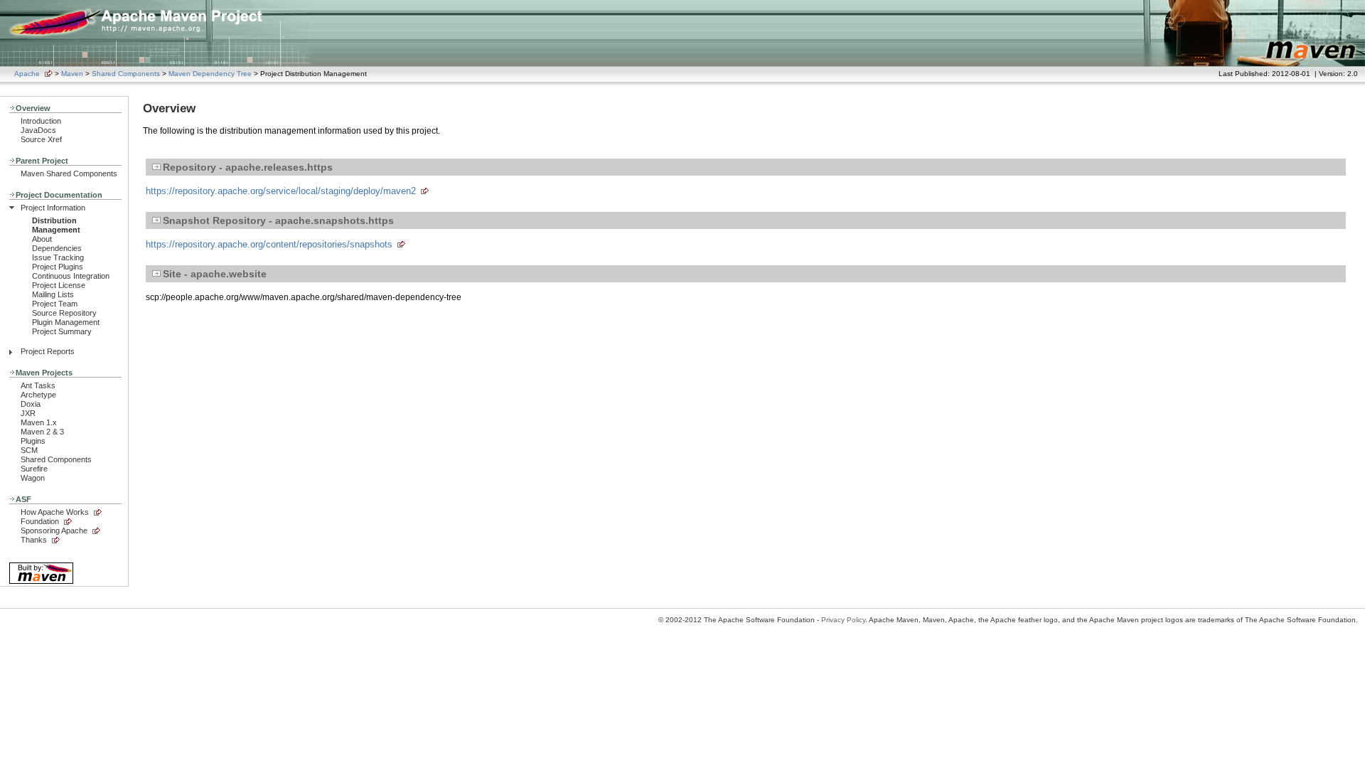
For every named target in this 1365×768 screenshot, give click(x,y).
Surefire (34, 468)
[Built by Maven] (41, 582)
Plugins (33, 441)
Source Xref (41, 139)
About (42, 239)
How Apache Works (55, 512)
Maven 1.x (39, 422)
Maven (72, 74)
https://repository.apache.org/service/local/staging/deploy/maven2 (281, 191)
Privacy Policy (843, 620)
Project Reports (48, 351)
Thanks (34, 539)
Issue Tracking (58, 257)
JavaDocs (38, 130)
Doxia (31, 404)
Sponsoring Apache (54, 530)
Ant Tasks (38, 385)
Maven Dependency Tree (210, 74)
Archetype (38, 394)
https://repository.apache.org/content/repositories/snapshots (269, 244)
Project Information (53, 207)
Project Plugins (57, 266)
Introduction (41, 121)
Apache (27, 74)
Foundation (40, 521)
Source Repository (64, 313)
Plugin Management (66, 322)
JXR (28, 413)
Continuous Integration (70, 276)
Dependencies (57, 248)
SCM (29, 450)
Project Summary (62, 331)
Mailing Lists (53, 294)
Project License (58, 285)
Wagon (33, 478)
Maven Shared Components (69, 173)
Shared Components (126, 74)
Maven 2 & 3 (42, 431)
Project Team (54, 303)
